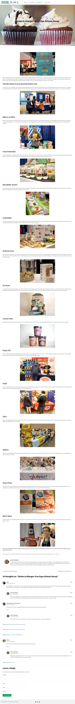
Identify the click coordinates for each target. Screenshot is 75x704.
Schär (4, 387)
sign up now (58, 88)
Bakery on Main (6, 120)
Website (4, 691)
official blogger (61, 77)
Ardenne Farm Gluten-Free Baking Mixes (14, 634)
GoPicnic (22, 289)
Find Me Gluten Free (7, 87)
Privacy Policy (15, 701)
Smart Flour (47, 486)
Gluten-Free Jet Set (8, 701)
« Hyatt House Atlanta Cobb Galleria (10, 571)
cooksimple (5, 221)
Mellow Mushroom (46, 487)
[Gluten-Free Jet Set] (10, 2)
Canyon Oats (32, 322)
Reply (71, 582)
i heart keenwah (40, 155)
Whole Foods (26, 487)
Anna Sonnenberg (14, 560)
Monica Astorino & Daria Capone (13, 603)
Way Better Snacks (6, 188)
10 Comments (57, 554)
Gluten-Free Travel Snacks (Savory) (35, 554)
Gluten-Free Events (9, 554)
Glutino (36, 453)
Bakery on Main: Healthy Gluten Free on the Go (16, 629)
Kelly (7, 582)
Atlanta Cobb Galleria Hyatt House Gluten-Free (16, 624)
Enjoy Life (5, 353)
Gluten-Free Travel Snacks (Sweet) (47, 554)
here (10, 550)
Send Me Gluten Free (63, 87)
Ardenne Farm (55, 254)
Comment (5, 674)
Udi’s (27, 420)
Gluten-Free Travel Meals (24, 554)
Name (4, 683)
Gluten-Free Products (16, 554)
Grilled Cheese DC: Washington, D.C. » (65, 571)
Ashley (7, 640)
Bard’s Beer (9, 519)
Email (4, 687)
